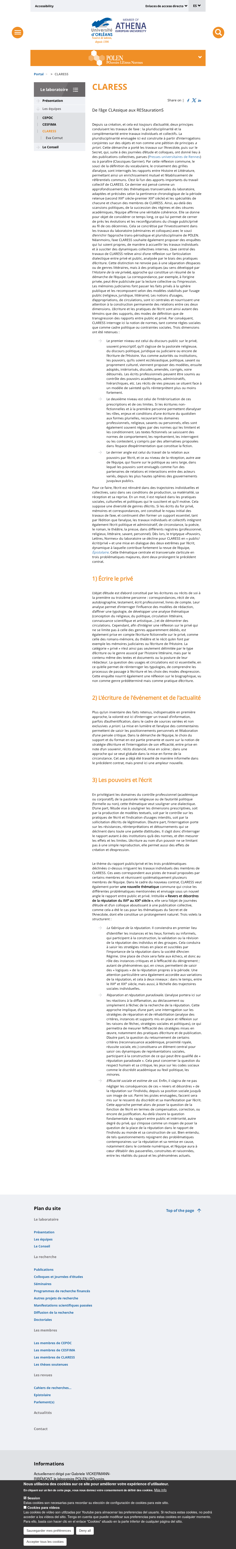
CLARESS (49, 131)
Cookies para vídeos (43, 1507)
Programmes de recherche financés (62, 1291)
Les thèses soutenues (51, 1364)
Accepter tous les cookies (45, 1541)
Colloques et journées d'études (58, 1276)
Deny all (85, 1530)
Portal (39, 74)
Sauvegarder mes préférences (49, 1530)
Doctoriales (43, 1319)
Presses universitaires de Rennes (174, 156)
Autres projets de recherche (56, 1298)
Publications (43, 1269)
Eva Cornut (54, 137)
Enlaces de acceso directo (164, 6)
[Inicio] (101, 27)
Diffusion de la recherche (54, 1312)
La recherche (45, 1256)
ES (195, 5)
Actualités (43, 1412)
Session (33, 1498)
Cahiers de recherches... (52, 1388)
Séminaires (42, 1284)
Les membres (45, 1330)
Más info (160, 1490)
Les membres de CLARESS (54, 1357)
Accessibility (44, 6)
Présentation (52, 100)
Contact (41, 1428)
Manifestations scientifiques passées (63, 1305)
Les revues (43, 1375)
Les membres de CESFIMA (54, 1350)
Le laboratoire (54, 89)
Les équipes (51, 108)
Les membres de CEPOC (53, 1343)
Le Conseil (50, 147)
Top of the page (180, 1210)
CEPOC (47, 117)
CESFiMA (49, 124)
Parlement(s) (44, 1402)
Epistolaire (42, 1395)
